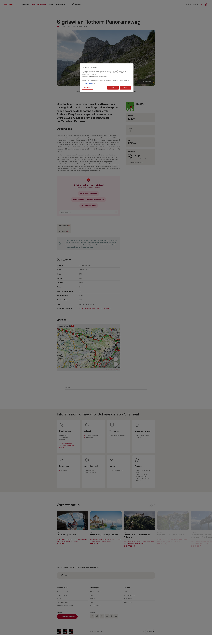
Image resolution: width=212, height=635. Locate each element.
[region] (106, 77)
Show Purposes (88, 87)
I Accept (125, 87)
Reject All (113, 87)
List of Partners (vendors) (88, 83)
